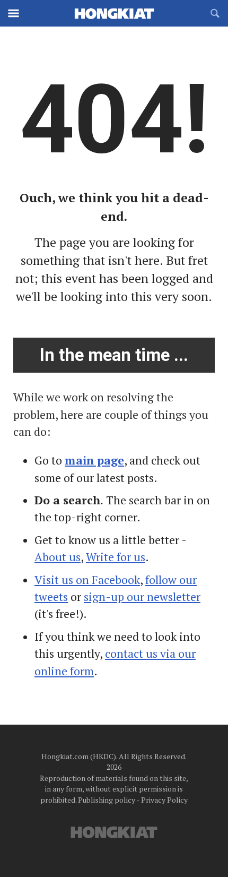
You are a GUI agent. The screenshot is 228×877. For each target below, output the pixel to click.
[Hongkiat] (114, 13)
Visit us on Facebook (87, 579)
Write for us (115, 556)
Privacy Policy (164, 800)
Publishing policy (106, 800)
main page (94, 460)
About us (57, 556)
